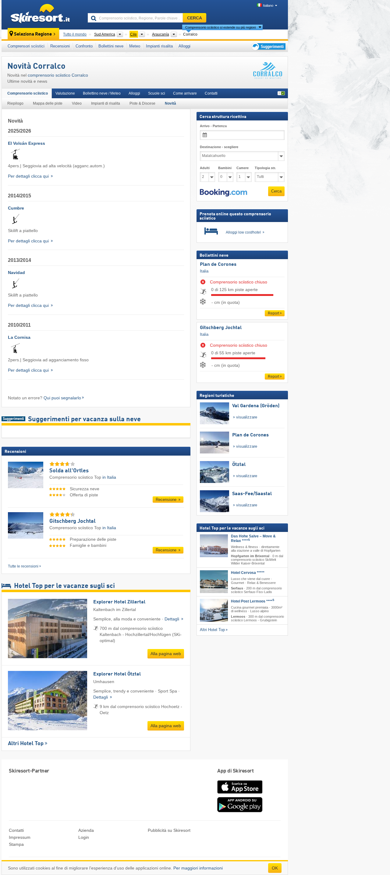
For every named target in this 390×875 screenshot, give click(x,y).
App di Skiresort (235, 771)
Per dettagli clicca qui (29, 176)
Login (83, 837)
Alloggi (184, 46)
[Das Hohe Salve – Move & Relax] (214, 545)
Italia (204, 271)
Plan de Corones (218, 264)
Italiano (268, 5)
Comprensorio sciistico (27, 93)
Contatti (211, 93)
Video (77, 103)
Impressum (19, 837)
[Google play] (239, 810)
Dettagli (172, 618)
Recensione (167, 499)
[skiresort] (42, 14)
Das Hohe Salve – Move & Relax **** (253, 538)
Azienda (86, 830)
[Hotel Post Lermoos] (214, 610)
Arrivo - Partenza (213, 126)
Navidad (16, 272)
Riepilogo (15, 103)
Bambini (225, 168)
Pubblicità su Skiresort (169, 830)
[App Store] (239, 794)
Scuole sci (156, 93)
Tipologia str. (265, 168)
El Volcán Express (26, 143)
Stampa (16, 844)
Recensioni (60, 46)
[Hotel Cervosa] (214, 581)
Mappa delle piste (47, 103)
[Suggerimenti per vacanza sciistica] (268, 46)
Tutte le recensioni (23, 566)
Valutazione (65, 93)
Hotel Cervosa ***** (247, 573)
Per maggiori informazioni (198, 868)
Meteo (134, 46)
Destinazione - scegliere (219, 147)
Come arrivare (185, 93)
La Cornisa (19, 337)
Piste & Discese (142, 103)
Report (273, 313)
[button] (223, 192)
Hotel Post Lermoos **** (252, 601)
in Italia (109, 477)
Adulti (205, 168)
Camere (242, 168)
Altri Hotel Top (26, 743)
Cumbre (16, 208)
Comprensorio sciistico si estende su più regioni (220, 27)
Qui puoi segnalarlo (62, 397)
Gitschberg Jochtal (221, 327)
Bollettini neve (110, 46)
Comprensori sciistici (26, 46)
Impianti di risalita (105, 103)
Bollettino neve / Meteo (102, 93)
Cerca (276, 191)
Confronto (84, 46)
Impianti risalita (159, 46)
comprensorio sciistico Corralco (58, 75)
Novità (170, 103)
